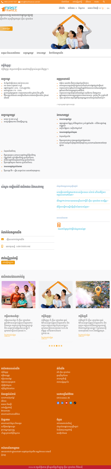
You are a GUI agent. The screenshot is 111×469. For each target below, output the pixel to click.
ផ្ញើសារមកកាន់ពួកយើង (15, 239)
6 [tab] (61, 346)
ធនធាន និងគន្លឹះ (93, 8)
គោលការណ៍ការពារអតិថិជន (10, 414)
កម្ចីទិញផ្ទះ (9, 316)
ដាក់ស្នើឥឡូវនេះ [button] (8, 262)
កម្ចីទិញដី (45, 316)
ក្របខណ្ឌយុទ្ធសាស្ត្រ (8, 430)
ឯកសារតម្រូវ (41, 53)
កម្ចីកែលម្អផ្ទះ (5, 375)
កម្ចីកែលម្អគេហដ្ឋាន (87, 316)
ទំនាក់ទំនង (65, 2)
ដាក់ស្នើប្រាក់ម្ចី (77, 2)
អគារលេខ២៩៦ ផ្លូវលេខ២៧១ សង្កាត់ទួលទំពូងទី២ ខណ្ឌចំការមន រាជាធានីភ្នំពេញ (26, 453)
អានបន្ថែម (6, 29)
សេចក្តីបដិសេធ (62, 433)
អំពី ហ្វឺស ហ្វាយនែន (63, 372)
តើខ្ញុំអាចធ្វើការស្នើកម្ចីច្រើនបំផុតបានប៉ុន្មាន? (73, 207)
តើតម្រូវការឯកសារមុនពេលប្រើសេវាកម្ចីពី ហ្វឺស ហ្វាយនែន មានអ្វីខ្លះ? (82, 201)
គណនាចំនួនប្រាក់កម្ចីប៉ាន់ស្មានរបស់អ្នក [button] (72, 229)
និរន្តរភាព (81, 8)
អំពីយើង (62, 8)
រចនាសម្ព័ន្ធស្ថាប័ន (63, 382)
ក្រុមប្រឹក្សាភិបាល (62, 375)
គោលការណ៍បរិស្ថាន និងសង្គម (11, 423)
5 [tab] (59, 346)
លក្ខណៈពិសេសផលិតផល (10, 53)
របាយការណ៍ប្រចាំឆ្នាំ (8, 398)
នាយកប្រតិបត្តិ (61, 379)
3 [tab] (54, 346)
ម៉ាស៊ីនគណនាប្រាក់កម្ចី (64, 430)
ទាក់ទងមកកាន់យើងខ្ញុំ (64, 423)
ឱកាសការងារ (5, 411)
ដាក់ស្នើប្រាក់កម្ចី (6, 408)
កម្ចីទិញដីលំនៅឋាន (8, 389)
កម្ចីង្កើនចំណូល (6, 385)
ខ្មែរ (103, 8)
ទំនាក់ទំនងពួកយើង (56, 53)
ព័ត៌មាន (88, 2)
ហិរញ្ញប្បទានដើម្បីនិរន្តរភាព (10, 433)
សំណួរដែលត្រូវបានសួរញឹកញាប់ (67, 427)
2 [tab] (52, 346)
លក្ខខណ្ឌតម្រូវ (28, 53)
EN (108, 8)
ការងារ (96, 2)
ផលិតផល (71, 8)
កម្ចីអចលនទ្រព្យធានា (8, 382)
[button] (55, 46)
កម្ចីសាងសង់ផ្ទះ (6, 379)
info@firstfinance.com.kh (30, 2)
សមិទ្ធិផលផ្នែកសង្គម (8, 427)
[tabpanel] (18, 313)
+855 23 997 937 (10, 2)
